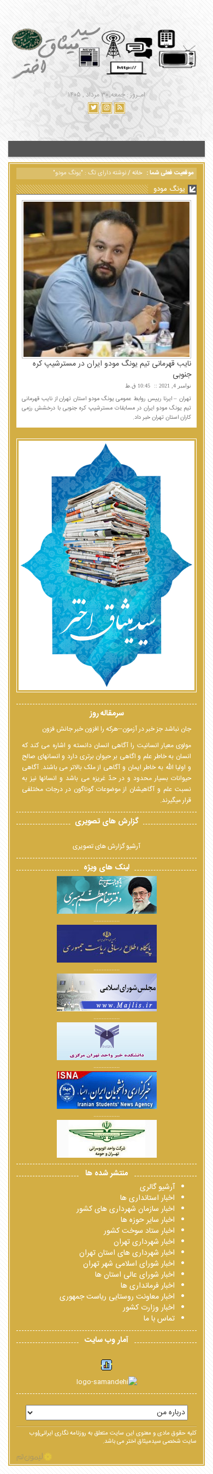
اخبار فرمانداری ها (148, 1286)
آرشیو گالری (157, 1187)
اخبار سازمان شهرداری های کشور (125, 1209)
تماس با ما (159, 1318)
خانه (137, 173)
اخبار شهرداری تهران (144, 1242)
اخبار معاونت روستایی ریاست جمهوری (117, 1297)
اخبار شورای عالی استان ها (135, 1275)
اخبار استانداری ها (147, 1198)
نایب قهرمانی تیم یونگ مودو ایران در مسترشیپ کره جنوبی (112, 369)
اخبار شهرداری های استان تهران (127, 1253)
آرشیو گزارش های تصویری (106, 846)
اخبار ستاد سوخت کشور (139, 1231)
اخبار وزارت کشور (149, 1307)
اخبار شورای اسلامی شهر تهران (129, 1264)
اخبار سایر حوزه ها (148, 1220)
